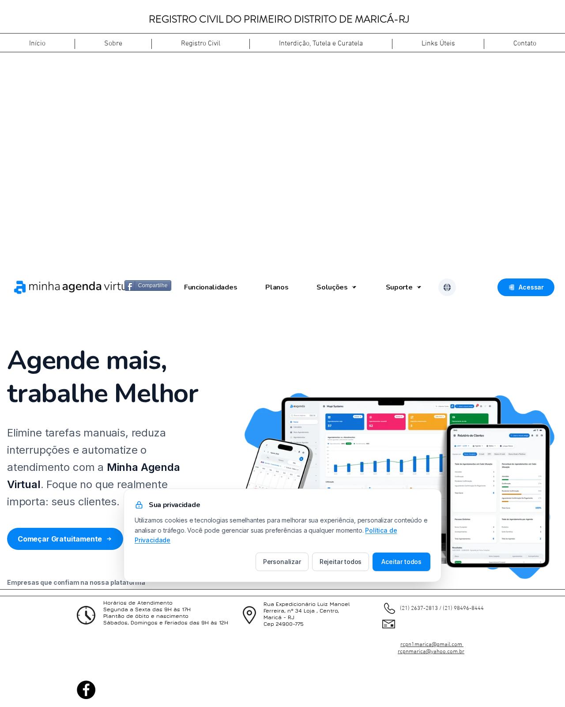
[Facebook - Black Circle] (86, 690)
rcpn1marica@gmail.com (431, 644)
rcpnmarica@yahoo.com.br (431, 651)
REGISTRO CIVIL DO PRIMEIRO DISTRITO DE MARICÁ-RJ (279, 19)
